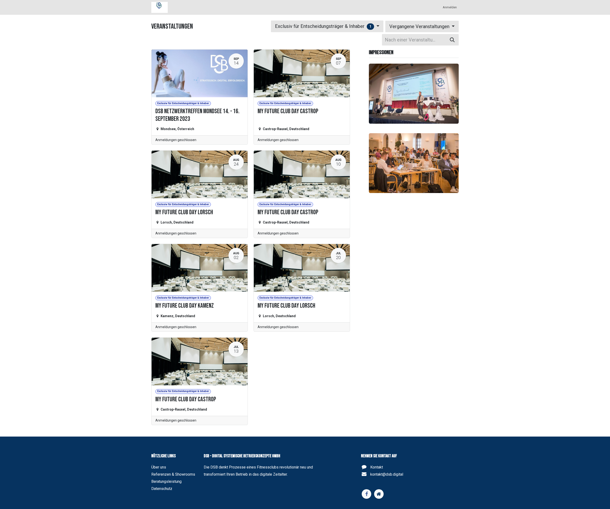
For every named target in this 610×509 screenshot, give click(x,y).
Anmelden (450, 7)
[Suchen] (452, 40)
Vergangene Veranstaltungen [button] (420, 26)
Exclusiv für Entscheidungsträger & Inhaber (323, 26)
